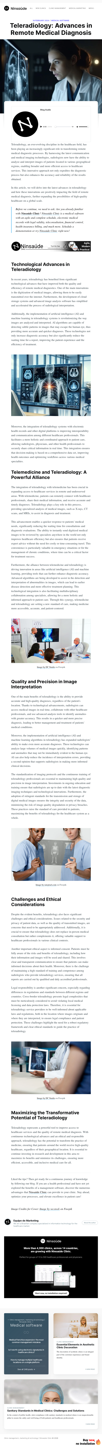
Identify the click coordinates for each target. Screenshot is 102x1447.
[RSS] (96, 6)
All (31, 8)
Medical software (60, 20)
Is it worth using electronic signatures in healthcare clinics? (26, 1351)
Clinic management (57, 8)
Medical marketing (77, 8)
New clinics (41, 8)
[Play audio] (41, 127)
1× (73, 127)
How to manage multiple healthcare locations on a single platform (26, 1361)
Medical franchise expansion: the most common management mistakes (26, 1341)
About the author (90, 1223)
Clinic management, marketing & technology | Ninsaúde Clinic (28, 1438)
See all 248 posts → (26, 1369)
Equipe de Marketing (26, 1220)
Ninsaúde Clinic (38, 1192)
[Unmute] (77, 127)
